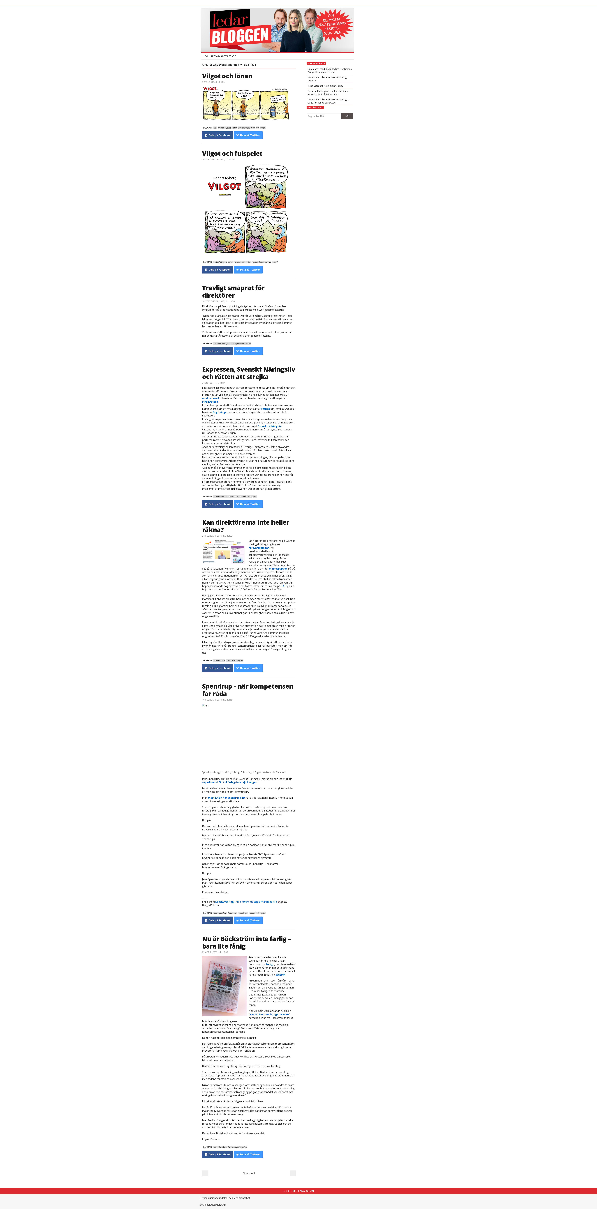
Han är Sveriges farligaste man (269, 1014)
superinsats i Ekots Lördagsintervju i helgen (229, 782)
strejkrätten (210, 401)
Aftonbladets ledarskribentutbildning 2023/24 (327, 79)
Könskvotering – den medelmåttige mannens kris (246, 901)
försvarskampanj (259, 547)
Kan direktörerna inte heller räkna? (245, 526)
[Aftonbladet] (213, 3)
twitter (280, 974)
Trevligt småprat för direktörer (233, 291)
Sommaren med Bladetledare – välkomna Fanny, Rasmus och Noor (330, 70)
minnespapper (278, 568)
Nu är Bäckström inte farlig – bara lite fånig (246, 942)
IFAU (283, 586)
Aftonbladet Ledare (223, 56)
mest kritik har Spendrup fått (226, 797)
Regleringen (220, 412)
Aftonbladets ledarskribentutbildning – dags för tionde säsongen (328, 101)
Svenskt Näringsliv (269, 426)
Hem (205, 56)
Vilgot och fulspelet (232, 153)
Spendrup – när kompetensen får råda (247, 690)
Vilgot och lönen (227, 76)
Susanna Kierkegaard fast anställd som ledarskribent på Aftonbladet (328, 92)
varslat (265, 408)
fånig (269, 964)
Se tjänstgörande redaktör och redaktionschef (225, 1198)
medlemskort (210, 398)
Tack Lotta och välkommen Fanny (325, 85)
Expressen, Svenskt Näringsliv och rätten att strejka (248, 373)
